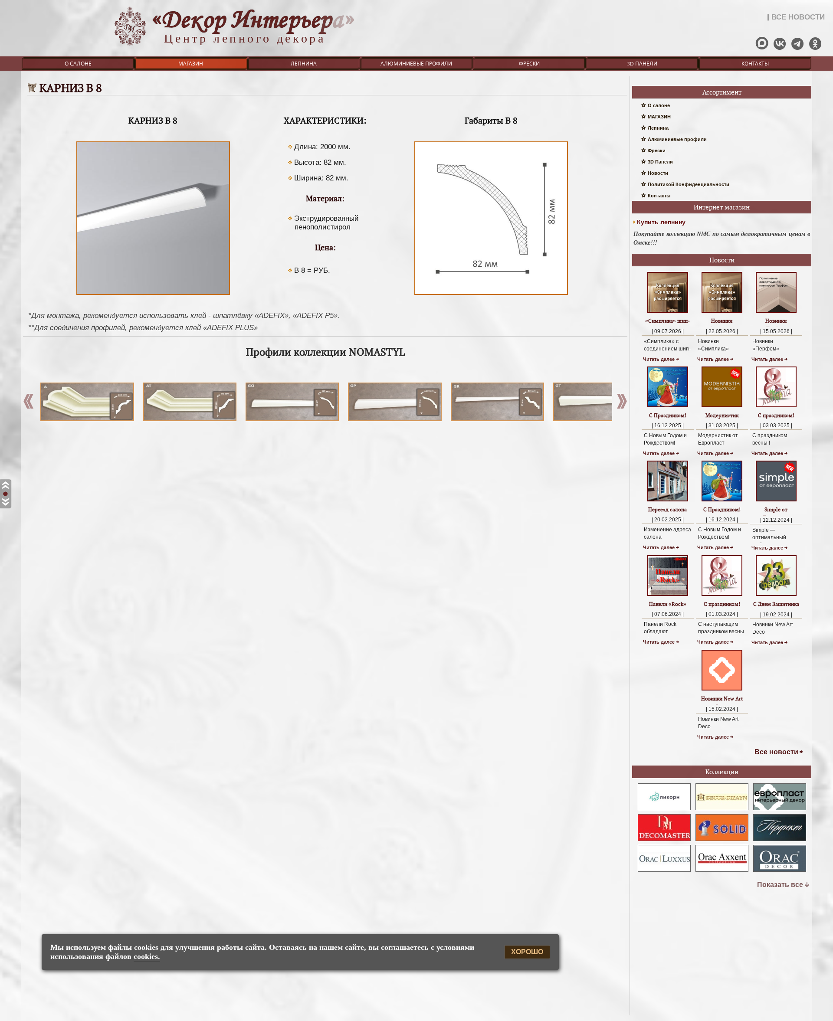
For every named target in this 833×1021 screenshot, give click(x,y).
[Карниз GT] (597, 402)
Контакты (755, 63)
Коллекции (721, 772)
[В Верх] (5, 486)
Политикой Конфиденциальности (688, 184)
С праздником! (776, 415)
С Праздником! (667, 415)
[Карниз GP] (391, 402)
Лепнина (304, 63)
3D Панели (642, 63)
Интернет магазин (722, 207)
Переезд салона (667, 509)
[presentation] (622, 403)
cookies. (147, 956)
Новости (658, 173)
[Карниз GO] (289, 402)
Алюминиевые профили (416, 63)
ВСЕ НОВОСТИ (798, 17)
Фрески (529, 63)
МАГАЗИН (190, 63)
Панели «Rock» (667, 604)
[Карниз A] (84, 402)
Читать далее (659, 359)
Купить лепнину (661, 222)
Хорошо (527, 952)
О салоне (78, 63)
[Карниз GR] (494, 402)
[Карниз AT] (187, 402)
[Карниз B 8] (153, 295)
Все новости (776, 752)
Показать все (780, 884)
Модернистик (721, 415)
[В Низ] (5, 502)
